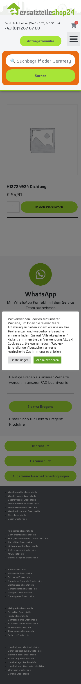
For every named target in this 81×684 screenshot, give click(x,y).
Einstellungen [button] (20, 360)
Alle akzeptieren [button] (47, 360)
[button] (73, 39)
